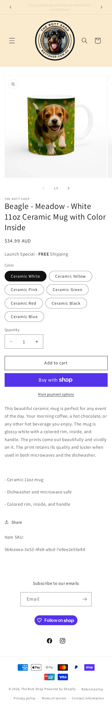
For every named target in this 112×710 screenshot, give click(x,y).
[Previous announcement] (11, 7)
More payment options (56, 394)
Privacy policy (25, 698)
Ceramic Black (66, 303)
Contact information (88, 698)
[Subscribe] (84, 599)
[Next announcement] (102, 7)
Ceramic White (25, 276)
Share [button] (16, 522)
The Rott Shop (32, 689)
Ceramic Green (67, 289)
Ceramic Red (24, 303)
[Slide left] (43, 188)
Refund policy (92, 689)
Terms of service (54, 698)
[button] (11, 40)
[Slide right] (68, 188)
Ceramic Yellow (70, 276)
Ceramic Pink (24, 289)
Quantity (12, 329)
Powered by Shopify (60, 689)
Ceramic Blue (24, 316)
